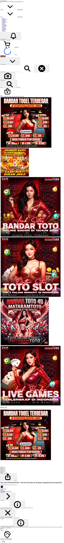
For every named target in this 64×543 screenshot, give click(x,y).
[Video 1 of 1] (14, 162)
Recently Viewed (4, 19)
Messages (3, 30)
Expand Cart (16, 47)
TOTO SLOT (21, 1)
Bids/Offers (4, 20)
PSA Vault (3, 31)
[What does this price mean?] (17, 504)
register (7, 1)
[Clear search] (41, 68)
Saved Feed (4, 24)
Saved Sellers (4, 26)
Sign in (4, 1)
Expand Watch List (20, 9)
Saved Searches (4, 25)
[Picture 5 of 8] (30, 376)
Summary (3, 18)
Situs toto (9, 1)
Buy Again (3, 22)
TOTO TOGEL (13, 1)
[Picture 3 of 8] (30, 267)
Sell (0, 2)
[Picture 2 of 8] (30, 207)
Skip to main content (3, 0)
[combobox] (10, 71)
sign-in (3, 40)
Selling (3, 23)
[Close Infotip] (7, 513)
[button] (8, 84)
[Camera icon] (7, 76)
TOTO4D (17, 1)
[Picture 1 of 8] (26, 122)
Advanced (18, 87)
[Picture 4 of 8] (24, 321)
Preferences (4, 28)
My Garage (4, 27)
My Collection (4, 29)
